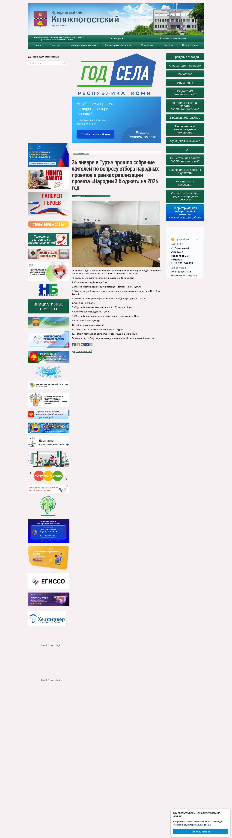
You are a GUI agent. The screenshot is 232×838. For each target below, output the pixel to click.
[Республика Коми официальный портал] (48, 322)
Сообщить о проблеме (95, 134)
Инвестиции (185, 82)
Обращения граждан (185, 57)
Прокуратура (189, 45)
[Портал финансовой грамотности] (48, 506)
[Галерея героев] (48, 203)
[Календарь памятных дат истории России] (48, 254)
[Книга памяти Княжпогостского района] (48, 179)
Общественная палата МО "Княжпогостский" (185, 159)
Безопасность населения (185, 182)
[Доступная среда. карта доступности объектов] (48, 372)
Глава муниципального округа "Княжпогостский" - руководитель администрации (57, 38)
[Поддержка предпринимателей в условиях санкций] (48, 531)
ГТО (185, 149)
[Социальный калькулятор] (48, 581)
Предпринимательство (185, 117)
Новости (55, 45)
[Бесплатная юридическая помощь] (48, 442)
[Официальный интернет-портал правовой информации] (48, 428)
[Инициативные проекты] (48, 306)
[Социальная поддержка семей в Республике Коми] (48, 558)
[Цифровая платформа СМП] (48, 599)
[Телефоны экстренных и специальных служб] (48, 239)
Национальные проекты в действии (185, 171)
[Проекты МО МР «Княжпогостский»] (48, 357)
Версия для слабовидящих (46, 56)
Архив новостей (82, 351)
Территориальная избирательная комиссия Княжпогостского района (185, 212)
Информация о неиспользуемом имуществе (185, 129)
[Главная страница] (116, 19)
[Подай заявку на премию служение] (48, 155)
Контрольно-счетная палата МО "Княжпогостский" (185, 106)
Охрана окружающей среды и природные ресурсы (185, 196)
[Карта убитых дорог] (48, 489)
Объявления (147, 45)
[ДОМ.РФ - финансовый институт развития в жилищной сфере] (48, 271)
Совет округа (114, 38)
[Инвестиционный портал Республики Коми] (48, 385)
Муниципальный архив (185, 141)
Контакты (168, 45)
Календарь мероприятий (118, 45)
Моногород (185, 74)
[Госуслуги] (48, 339)
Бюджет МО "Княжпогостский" (185, 92)
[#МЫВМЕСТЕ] (48, 224)
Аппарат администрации (185, 65)
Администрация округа (172, 38)
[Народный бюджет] (48, 290)
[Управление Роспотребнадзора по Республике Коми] (48, 400)
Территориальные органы (82, 45)
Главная (37, 45)
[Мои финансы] (48, 459)
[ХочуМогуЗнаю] (48, 475)
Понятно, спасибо (200, 831)
